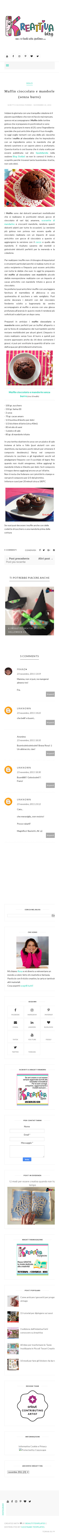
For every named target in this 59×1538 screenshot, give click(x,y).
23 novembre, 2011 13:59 (29, 673)
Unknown (24, 708)
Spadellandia (42, 152)
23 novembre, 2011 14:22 (29, 713)
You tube (32, 1039)
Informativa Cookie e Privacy (33, 1446)
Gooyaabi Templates (32, 1527)
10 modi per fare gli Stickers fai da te (38, 1360)
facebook (15, 1015)
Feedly (48, 1039)
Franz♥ (22, 669)
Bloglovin (48, 1027)
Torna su (47, 1531)
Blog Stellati (19, 156)
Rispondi (50, 694)
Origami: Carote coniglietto (26, 629)
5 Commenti (10, 550)
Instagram (32, 1015)
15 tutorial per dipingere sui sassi (36, 1313)
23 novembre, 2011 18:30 (29, 772)
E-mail (15, 1027)
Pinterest (49, 1015)
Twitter (15, 1052)
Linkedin (32, 1027)
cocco (39, 242)
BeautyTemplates (35, 1523)
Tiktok (15, 1039)
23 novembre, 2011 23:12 (29, 804)
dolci (29, 83)
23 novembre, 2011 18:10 (29, 740)
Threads (32, 1052)
